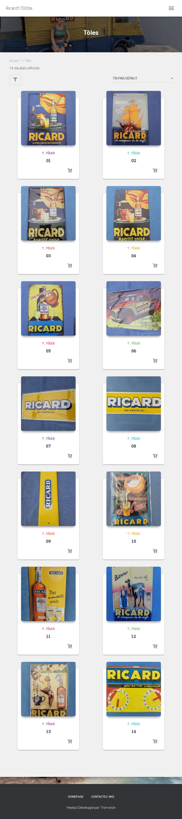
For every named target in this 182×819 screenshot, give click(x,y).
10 (134, 541)
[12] (133, 594)
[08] (133, 403)
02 (133, 160)
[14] (133, 689)
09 (48, 541)
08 (133, 446)
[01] (48, 118)
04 (133, 255)
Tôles (50, 153)
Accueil (13, 60)
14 (134, 731)
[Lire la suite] (69, 170)
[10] (133, 499)
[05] (48, 308)
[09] (48, 499)
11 (48, 636)
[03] (48, 213)
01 (48, 160)
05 (48, 351)
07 (48, 446)
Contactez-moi (102, 796)
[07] (48, 403)
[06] (133, 308)
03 (48, 255)
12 (133, 636)
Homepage (75, 796)
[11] (48, 594)
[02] (133, 118)
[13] (48, 689)
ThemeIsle (107, 808)
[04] (133, 213)
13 (48, 731)
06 (133, 351)
